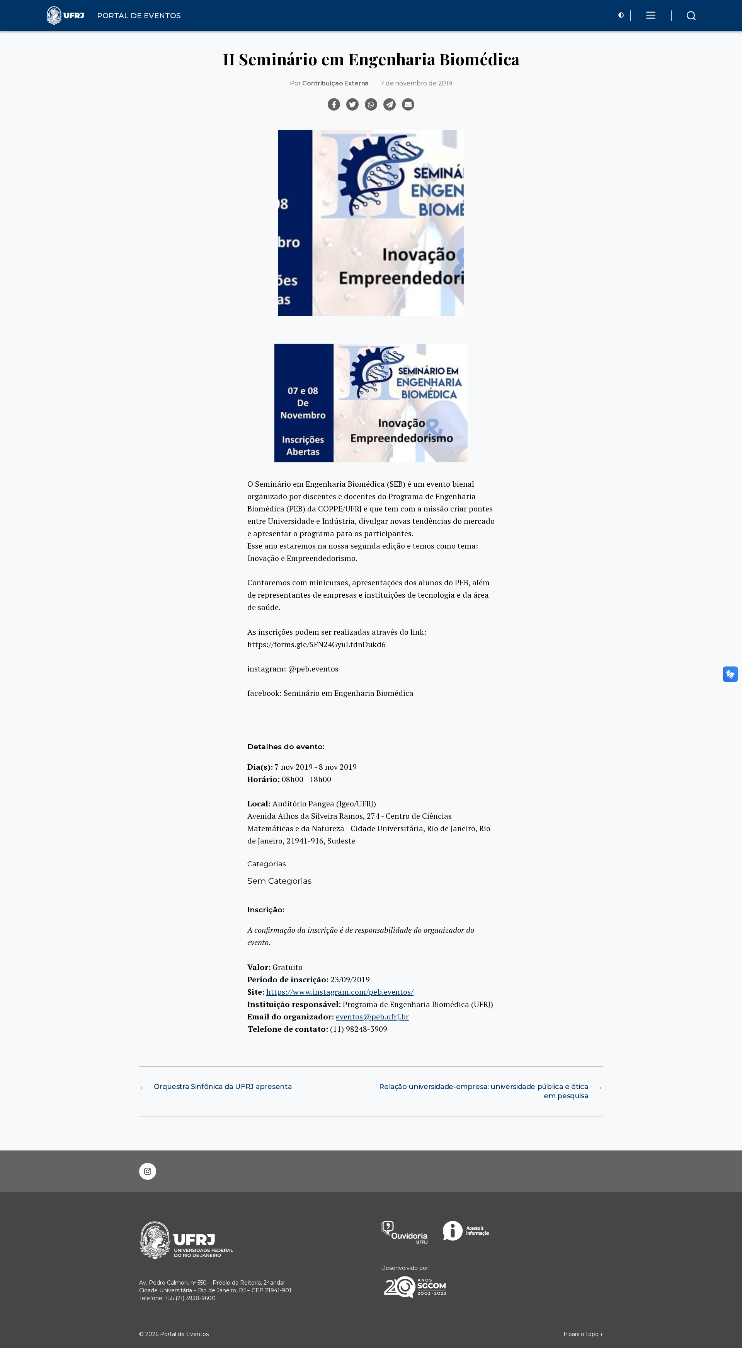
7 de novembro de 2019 (416, 83)
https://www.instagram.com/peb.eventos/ (340, 992)
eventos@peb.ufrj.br (372, 1016)
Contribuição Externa (335, 83)
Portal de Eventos (184, 1334)
